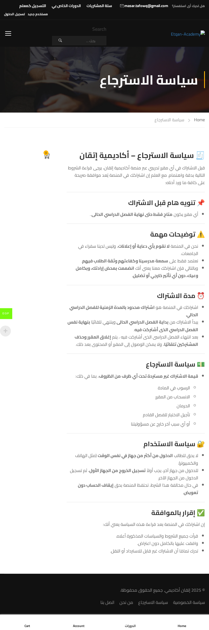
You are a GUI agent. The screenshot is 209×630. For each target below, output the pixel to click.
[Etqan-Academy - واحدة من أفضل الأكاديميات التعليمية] (184, 34)
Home (199, 120)
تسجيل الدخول (14, 14)
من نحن (126, 602)
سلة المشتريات (99, 5)
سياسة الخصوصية (189, 602)
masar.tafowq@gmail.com (146, 5)
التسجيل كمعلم (32, 5)
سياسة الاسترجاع (153, 602)
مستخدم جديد (38, 14)
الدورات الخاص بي (66, 5)
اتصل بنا (107, 602)
